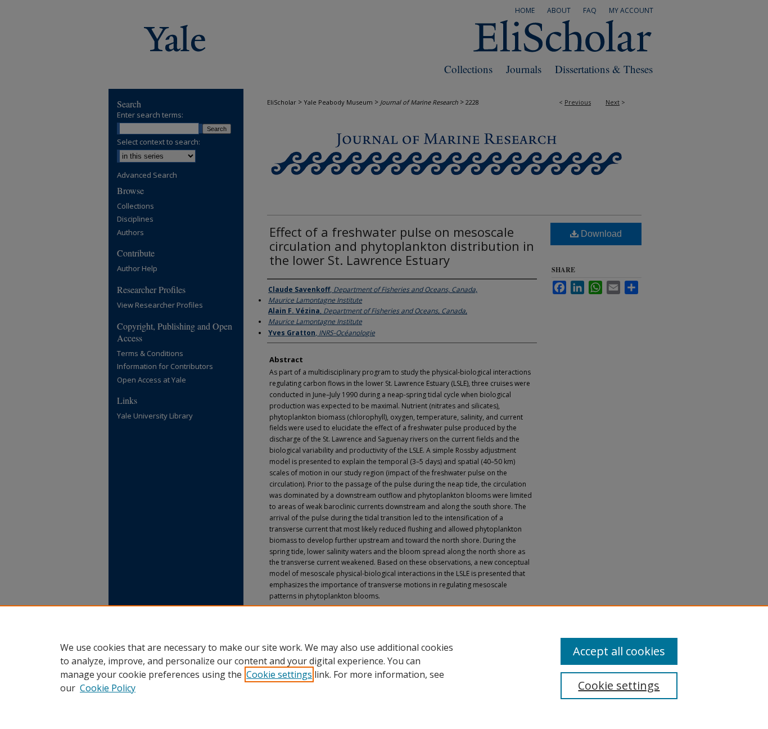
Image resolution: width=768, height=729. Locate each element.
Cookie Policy (107, 688)
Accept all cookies (619, 651)
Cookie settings (279, 674)
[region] (384, 667)
